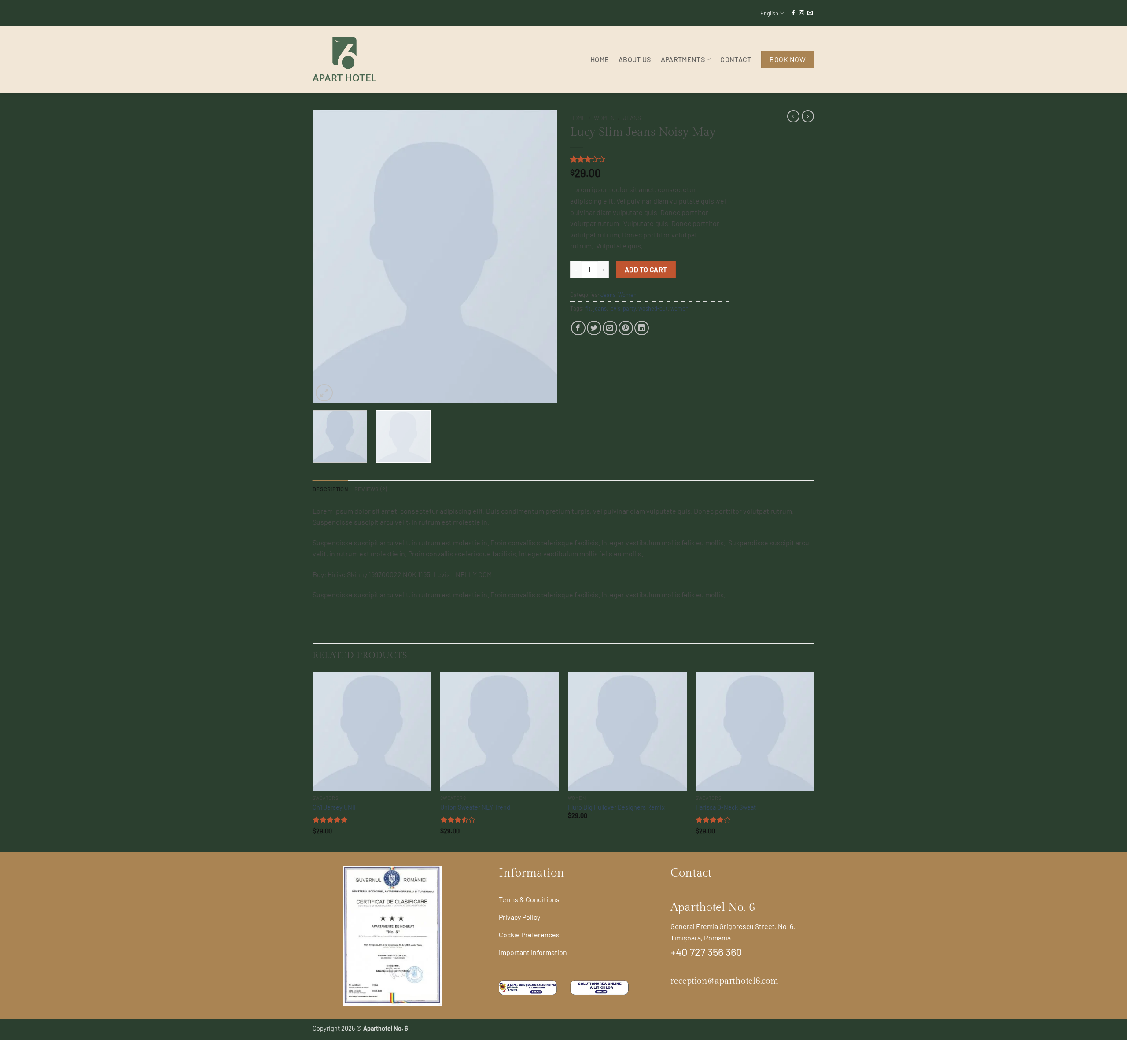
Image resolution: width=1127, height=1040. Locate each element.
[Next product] (793, 116)
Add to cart (646, 269)
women (679, 308)
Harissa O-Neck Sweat (726, 807)
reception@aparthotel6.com (724, 981)
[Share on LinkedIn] (641, 328)
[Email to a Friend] (610, 328)
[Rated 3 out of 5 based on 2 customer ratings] (649, 159)
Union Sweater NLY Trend (475, 807)
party (629, 308)
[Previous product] (808, 116)
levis (614, 308)
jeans (600, 308)
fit (588, 308)
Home (599, 59)
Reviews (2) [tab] (370, 488)
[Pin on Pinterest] (626, 328)
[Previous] (328, 256)
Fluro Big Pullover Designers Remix (616, 807)
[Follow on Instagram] (801, 13)
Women (604, 118)
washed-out (653, 308)
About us (635, 59)
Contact (735, 59)
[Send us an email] (810, 13)
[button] (324, 392)
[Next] (541, 256)
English (769, 13)
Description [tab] (330, 488)
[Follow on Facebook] (793, 13)
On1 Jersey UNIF (335, 807)
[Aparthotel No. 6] (357, 59)
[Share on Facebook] (578, 328)
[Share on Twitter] (594, 328)
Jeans (632, 118)
